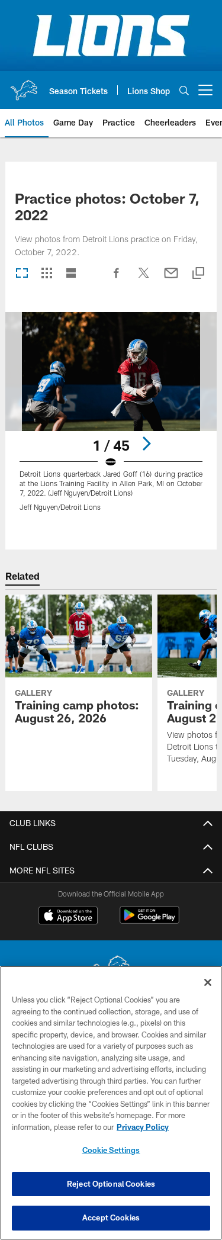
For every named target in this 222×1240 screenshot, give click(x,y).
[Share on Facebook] (117, 279)
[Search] (184, 90)
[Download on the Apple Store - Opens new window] (68, 917)
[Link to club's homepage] (23, 85)
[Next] (146, 443)
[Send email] (171, 279)
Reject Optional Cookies (111, 1183)
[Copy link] (198, 274)
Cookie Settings (111, 1150)
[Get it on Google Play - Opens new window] (149, 921)
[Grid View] (46, 274)
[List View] (71, 274)
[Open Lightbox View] (111, 419)
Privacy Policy (143, 1127)
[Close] (208, 982)
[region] (111, 1103)
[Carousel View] (22, 274)
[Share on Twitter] (144, 279)
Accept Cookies (111, 1217)
